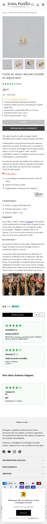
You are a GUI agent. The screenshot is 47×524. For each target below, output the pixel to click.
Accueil (4, 12)
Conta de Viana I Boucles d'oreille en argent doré (23, 12)
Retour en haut (22, 422)
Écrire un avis (18, 315)
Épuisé (23, 122)
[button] (43, 4)
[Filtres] (36, 315)
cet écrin (29, 222)
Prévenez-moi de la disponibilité (23, 128)
